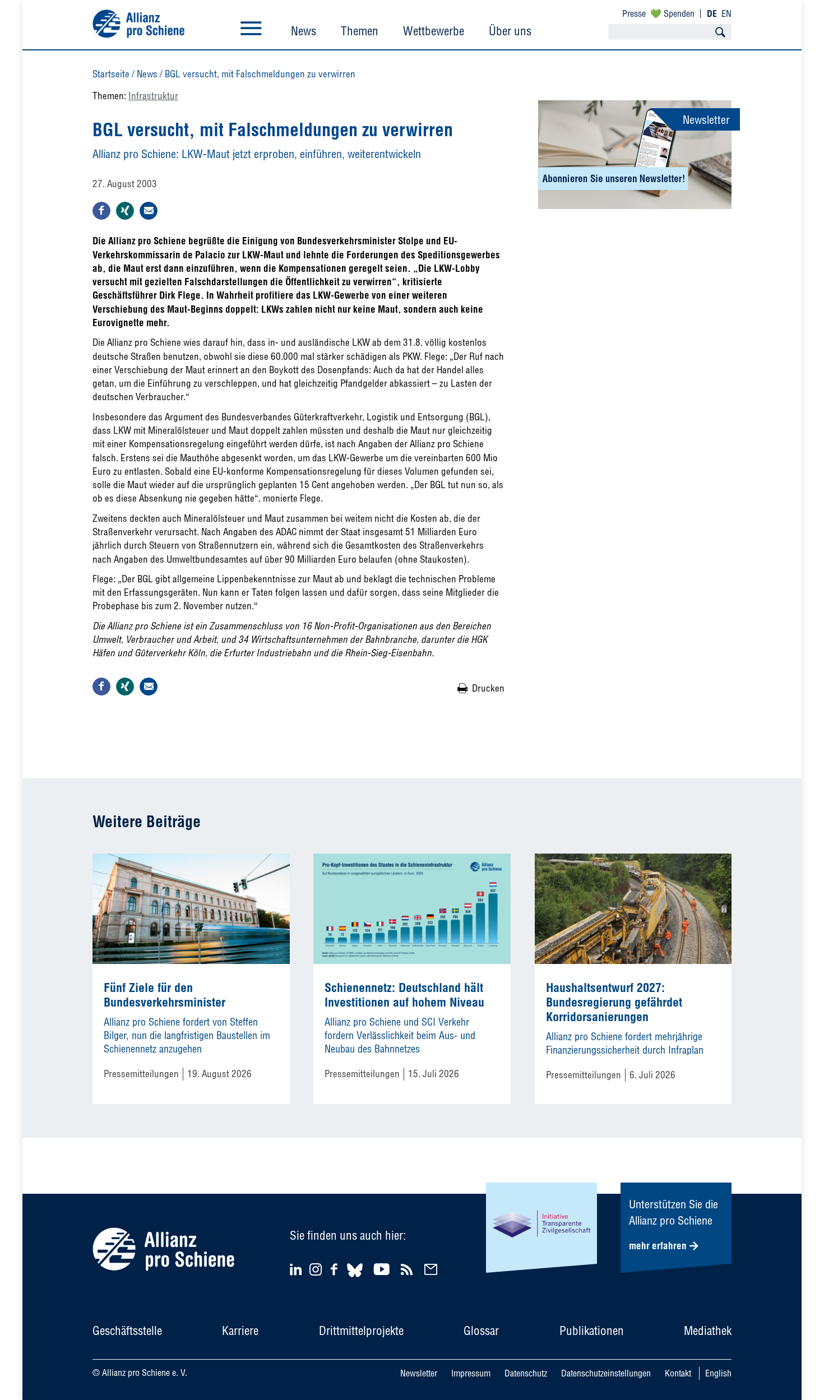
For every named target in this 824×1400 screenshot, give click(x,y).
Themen (359, 31)
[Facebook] (336, 1269)
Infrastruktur (153, 95)
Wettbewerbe (433, 31)
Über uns (510, 31)
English (718, 1373)
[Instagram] (315, 1272)
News (303, 31)
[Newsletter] (432, 1269)
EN (726, 13)
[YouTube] (383, 1269)
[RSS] (408, 1269)
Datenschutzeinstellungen (606, 1373)
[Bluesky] (355, 1279)
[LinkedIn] (297, 1269)
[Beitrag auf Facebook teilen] (101, 211)
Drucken (488, 688)
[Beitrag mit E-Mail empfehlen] (149, 211)
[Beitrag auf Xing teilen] (125, 211)
